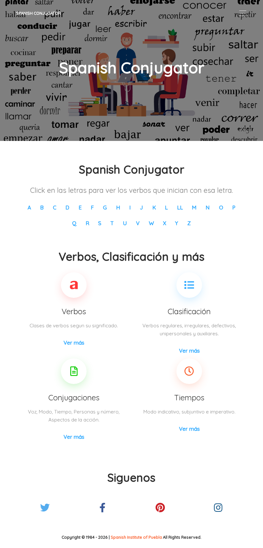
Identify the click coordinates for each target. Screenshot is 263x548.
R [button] (87, 223)
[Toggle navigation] (241, 13)
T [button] (112, 223)
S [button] (99, 223)
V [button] (138, 223)
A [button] (29, 207)
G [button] (105, 207)
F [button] (92, 207)
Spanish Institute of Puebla (136, 537)
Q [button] (74, 223)
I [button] (130, 207)
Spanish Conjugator (38, 13)
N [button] (208, 207)
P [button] (233, 207)
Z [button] (189, 223)
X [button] (164, 223)
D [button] (67, 207)
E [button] (80, 207)
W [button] (151, 223)
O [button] (221, 207)
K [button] (154, 207)
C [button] (54, 207)
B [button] (42, 207)
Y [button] (176, 223)
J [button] (141, 207)
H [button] (118, 207)
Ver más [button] (74, 342)
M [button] (194, 207)
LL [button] (180, 207)
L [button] (166, 207)
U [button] (125, 223)
